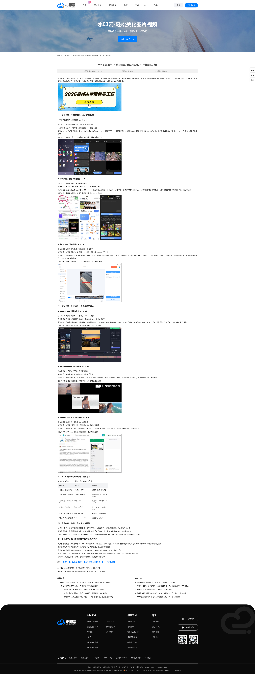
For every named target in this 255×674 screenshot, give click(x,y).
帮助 (154, 615)
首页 (60, 55)
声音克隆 (148, 658)
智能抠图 (90, 632)
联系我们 (155, 632)
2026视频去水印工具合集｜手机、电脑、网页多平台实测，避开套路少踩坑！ (86, 597)
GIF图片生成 (109, 622)
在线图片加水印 (92, 627)
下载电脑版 (190, 619)
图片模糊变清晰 (92, 642)
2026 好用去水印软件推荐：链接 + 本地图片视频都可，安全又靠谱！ (84, 593)
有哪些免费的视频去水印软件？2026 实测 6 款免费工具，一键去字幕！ (162, 593)
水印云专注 (151, 670)
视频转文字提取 (121, 658)
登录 (178, 5)
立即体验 (126, 39)
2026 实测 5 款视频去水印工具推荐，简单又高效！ (155, 590)
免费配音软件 (136, 658)
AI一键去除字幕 (109, 562)
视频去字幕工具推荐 (70, 562)
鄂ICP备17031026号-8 (114, 670)
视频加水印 (131, 627)
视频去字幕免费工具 (96, 562)
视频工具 (132, 615)
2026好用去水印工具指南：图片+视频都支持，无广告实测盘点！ (82, 590)
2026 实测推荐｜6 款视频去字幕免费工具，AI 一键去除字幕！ (159, 597)
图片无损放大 (110, 627)
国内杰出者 (177, 670)
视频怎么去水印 (133, 632)
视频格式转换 (132, 642)
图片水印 (97, 5)
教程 (126, 5)
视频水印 (112, 5)
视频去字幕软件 (83, 562)
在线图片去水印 (92, 622)
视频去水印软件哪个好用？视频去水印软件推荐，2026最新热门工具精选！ (163, 586)
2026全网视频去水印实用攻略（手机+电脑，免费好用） (157, 582)
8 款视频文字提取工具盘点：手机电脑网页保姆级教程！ (79, 586)
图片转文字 (109, 632)
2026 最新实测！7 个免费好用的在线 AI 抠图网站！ (82, 568)
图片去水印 (73, 658)
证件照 (89, 637)
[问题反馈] (252, 80)
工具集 (85, 3)
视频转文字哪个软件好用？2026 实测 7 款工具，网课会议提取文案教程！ (85, 582)
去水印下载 (108, 658)
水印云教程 (156, 622)
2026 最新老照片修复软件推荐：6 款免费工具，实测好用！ (85, 571)
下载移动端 (190, 627)
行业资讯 (67, 55)
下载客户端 (191, 5)
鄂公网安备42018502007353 (136, 670)
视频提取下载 (132, 637)
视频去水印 (131, 622)
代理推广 (155, 637)
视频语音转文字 (133, 648)
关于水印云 (156, 627)
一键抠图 (96, 658)
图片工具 (91, 615)
